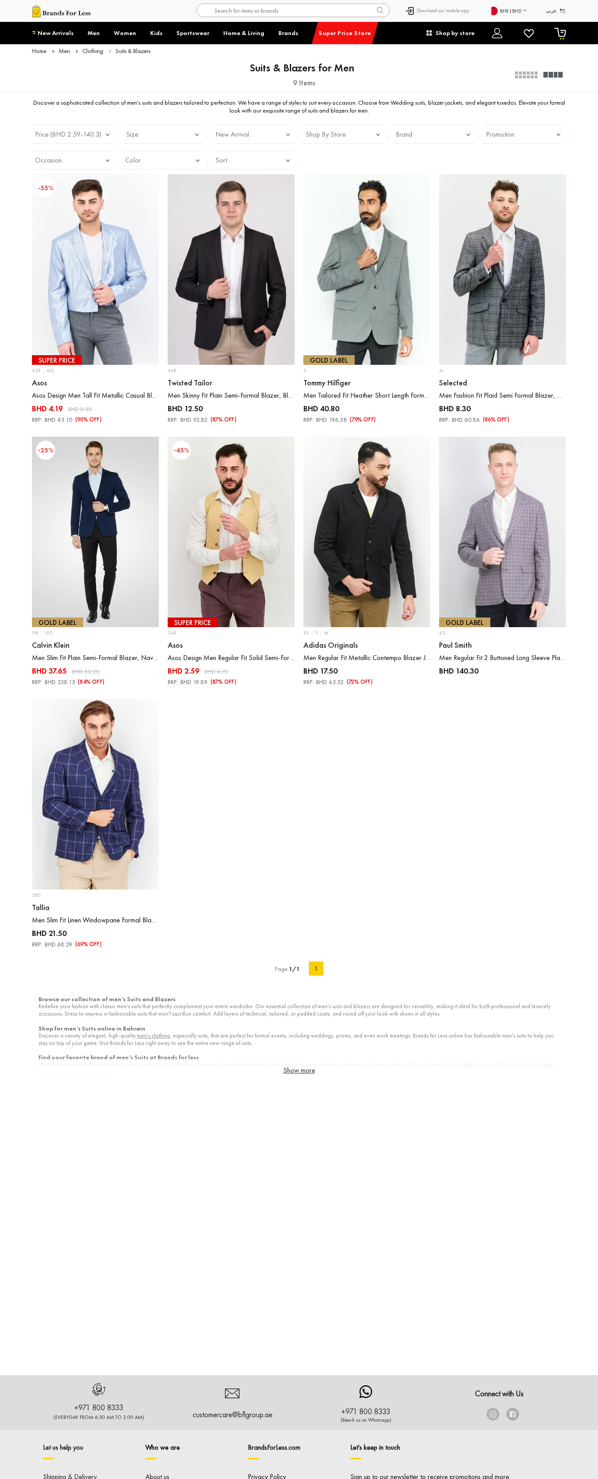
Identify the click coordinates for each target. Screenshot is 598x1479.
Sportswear (192, 33)
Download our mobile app (443, 10)
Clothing (92, 51)
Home (39, 51)
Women (125, 33)
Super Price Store (345, 33)
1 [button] (316, 968)
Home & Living (243, 33)
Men (94, 33)
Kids (156, 33)
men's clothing (153, 1035)
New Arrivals (56, 33)
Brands (288, 33)
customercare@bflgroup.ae (232, 1414)
